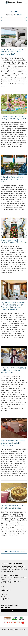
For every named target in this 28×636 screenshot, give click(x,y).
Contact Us (4, 594)
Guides (3, 596)
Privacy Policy (5, 598)
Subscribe (14, 610)
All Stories (18, 15)
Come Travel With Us (14, 551)
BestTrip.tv (4, 600)
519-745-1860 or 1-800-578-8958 (11, 581)
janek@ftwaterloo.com (8, 582)
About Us (3, 592)
